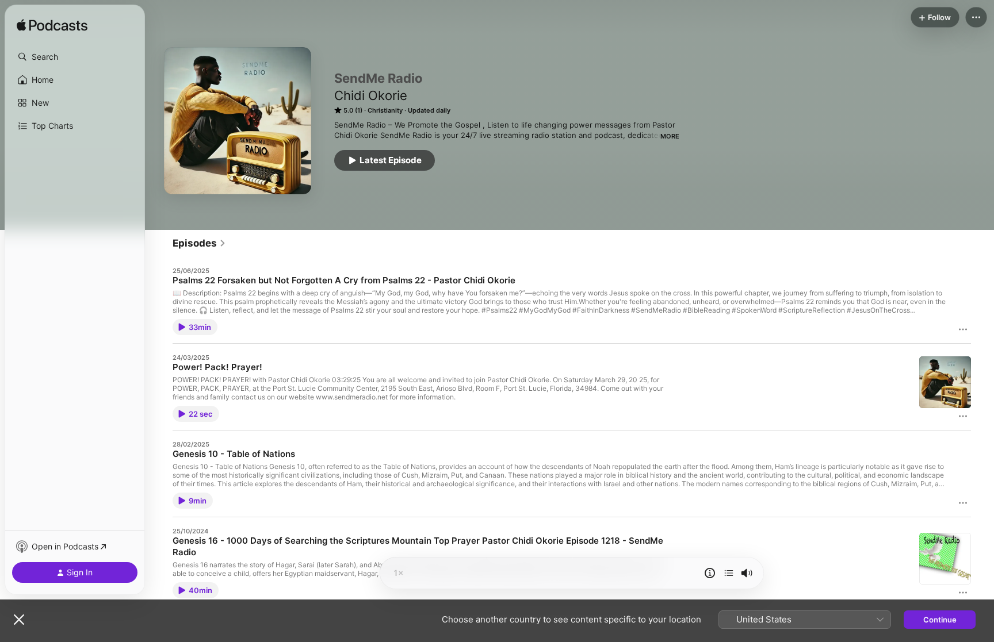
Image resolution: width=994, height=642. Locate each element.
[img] (52, 26)
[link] (199, 243)
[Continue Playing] (729, 573)
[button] (75, 57)
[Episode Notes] (710, 573)
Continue (940, 619)
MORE (669, 136)
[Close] (19, 619)
